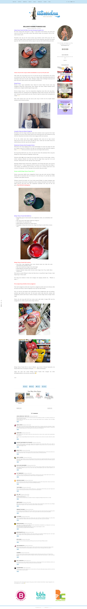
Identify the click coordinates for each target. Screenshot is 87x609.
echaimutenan (20, 567)
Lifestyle (19, 1)
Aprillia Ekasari (20, 523)
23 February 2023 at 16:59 (33, 416)
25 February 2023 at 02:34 (31, 465)
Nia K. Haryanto (20, 560)
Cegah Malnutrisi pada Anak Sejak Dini (39, 397)
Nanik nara (19, 432)
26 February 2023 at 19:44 (25, 552)
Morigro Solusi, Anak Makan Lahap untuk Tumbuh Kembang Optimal (65, 107)
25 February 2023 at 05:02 (26, 487)
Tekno (49, 1)
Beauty (34, 1)
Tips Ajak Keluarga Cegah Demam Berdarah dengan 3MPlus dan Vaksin (49, 397)
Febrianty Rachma (21, 509)
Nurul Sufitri (19, 424)
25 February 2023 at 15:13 (28, 523)
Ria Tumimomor (20, 473)
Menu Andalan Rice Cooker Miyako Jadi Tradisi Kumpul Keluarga (65, 90)
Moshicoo (50, 607)
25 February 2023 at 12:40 (25, 516)
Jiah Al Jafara (20, 457)
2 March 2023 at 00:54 (26, 567)
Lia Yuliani (19, 516)
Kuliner (45, 1)
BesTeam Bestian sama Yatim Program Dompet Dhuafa (29, 397)
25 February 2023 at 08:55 (27, 502)
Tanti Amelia (19, 487)
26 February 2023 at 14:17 (29, 545)
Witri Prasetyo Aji (21, 532)
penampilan (19, 149)
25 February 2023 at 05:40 (25, 494)
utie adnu (42, 607)
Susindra (19, 552)
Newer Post (19, 408)
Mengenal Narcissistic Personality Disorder (65, 74)
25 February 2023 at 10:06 (29, 509)
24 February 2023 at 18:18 (26, 450)
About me (14, 1)
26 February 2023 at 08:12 (26, 539)
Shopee (35, 368)
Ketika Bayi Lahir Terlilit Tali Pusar (20, 403)
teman (18, 95)
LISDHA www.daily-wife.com (23, 416)
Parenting (25, 1)
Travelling (40, 1)
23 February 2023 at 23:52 (26, 432)
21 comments (39, 28)
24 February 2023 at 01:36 (36, 442)
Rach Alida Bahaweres (22, 465)
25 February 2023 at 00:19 (27, 457)
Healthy (30, 1)
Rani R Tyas (19, 450)
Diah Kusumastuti (20, 545)
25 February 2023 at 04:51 (29, 480)
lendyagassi (19, 502)
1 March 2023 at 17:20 (27, 560)
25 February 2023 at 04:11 (28, 473)
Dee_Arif (18, 494)
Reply (18, 421)
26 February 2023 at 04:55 (29, 532)
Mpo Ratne (19, 539)
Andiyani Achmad (20, 480)
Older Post (49, 408)
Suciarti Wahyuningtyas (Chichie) (24, 442)
